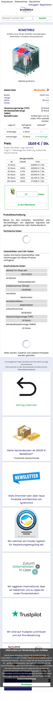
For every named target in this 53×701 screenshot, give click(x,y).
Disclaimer (34, 1)
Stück (41, 194)
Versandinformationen (26, 369)
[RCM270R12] (26, 60)
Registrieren (46, 4)
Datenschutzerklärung (26, 678)
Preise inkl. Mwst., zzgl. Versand (18, 147)
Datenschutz (21, 1)
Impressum (7, 1)
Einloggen (34, 4)
